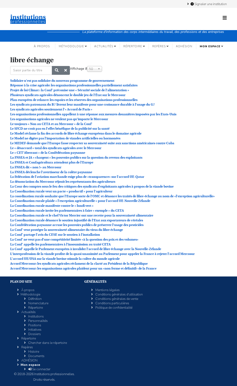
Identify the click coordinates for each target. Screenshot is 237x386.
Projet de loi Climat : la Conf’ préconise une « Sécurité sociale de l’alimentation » (69, 90)
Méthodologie (71, 46)
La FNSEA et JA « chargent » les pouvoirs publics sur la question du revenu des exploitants (76, 157)
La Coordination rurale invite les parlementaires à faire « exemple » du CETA (67, 210)
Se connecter (40, 369)
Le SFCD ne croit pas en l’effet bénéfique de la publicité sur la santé (59, 128)
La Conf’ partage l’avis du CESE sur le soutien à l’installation (55, 234)
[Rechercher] (57, 70)
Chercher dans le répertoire (47, 343)
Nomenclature (38, 303)
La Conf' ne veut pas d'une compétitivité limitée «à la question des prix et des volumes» (74, 239)
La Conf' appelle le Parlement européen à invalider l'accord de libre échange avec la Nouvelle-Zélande (85, 248)
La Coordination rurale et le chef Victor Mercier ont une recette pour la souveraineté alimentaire (81, 215)
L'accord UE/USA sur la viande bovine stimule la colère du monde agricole (65, 258)
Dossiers (34, 334)
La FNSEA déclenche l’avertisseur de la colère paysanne (51, 172)
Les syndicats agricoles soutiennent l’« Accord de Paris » (51, 109)
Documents (36, 356)
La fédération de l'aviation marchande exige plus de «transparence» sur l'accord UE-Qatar (77, 176)
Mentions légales (107, 290)
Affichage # (78, 68)
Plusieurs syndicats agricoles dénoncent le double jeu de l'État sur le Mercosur (67, 94)
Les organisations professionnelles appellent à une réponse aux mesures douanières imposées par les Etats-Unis (93, 114)
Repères (159, 46)
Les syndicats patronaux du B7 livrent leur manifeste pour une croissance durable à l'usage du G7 (82, 104)
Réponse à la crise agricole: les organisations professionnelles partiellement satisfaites (73, 85)
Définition (35, 299)
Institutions (36, 316)
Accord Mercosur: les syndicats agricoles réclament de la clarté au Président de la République (79, 263)
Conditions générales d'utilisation (119, 294)
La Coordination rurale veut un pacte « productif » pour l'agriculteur (61, 191)
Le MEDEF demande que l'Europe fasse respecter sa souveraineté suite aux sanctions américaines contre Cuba (92, 143)
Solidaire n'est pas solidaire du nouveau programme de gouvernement (62, 80)
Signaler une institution (210, 4)
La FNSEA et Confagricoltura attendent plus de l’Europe (51, 162)
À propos (42, 46)
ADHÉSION (184, 46)
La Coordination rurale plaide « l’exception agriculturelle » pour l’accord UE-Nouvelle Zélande (80, 200)
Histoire (33, 351)
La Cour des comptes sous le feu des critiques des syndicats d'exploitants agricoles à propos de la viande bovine (92, 186)
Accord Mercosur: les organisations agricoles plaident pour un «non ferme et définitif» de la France (83, 268)
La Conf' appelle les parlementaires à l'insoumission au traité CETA (60, 244)
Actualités (103, 46)
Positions (34, 325)
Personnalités (38, 321)
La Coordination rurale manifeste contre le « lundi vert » (52, 205)
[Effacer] (65, 70)
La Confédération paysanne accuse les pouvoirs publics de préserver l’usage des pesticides (76, 224)
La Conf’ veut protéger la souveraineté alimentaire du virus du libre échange (66, 229)
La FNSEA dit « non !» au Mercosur (35, 167)
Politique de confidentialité (113, 307)
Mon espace (210, 46)
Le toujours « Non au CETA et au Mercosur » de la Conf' (51, 123)
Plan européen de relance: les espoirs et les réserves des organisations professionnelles (73, 99)
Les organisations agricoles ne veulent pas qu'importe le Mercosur (59, 119)
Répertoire (132, 46)
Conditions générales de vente (116, 299)
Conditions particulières (112, 303)
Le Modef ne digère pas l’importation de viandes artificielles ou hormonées (65, 138)
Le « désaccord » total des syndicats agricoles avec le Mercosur (55, 148)
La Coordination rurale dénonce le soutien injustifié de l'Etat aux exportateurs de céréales (76, 220)
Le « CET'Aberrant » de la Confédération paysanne (47, 152)
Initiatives (34, 329)
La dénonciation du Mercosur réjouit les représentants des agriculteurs (62, 181)
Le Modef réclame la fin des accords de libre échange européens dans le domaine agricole (75, 133)
